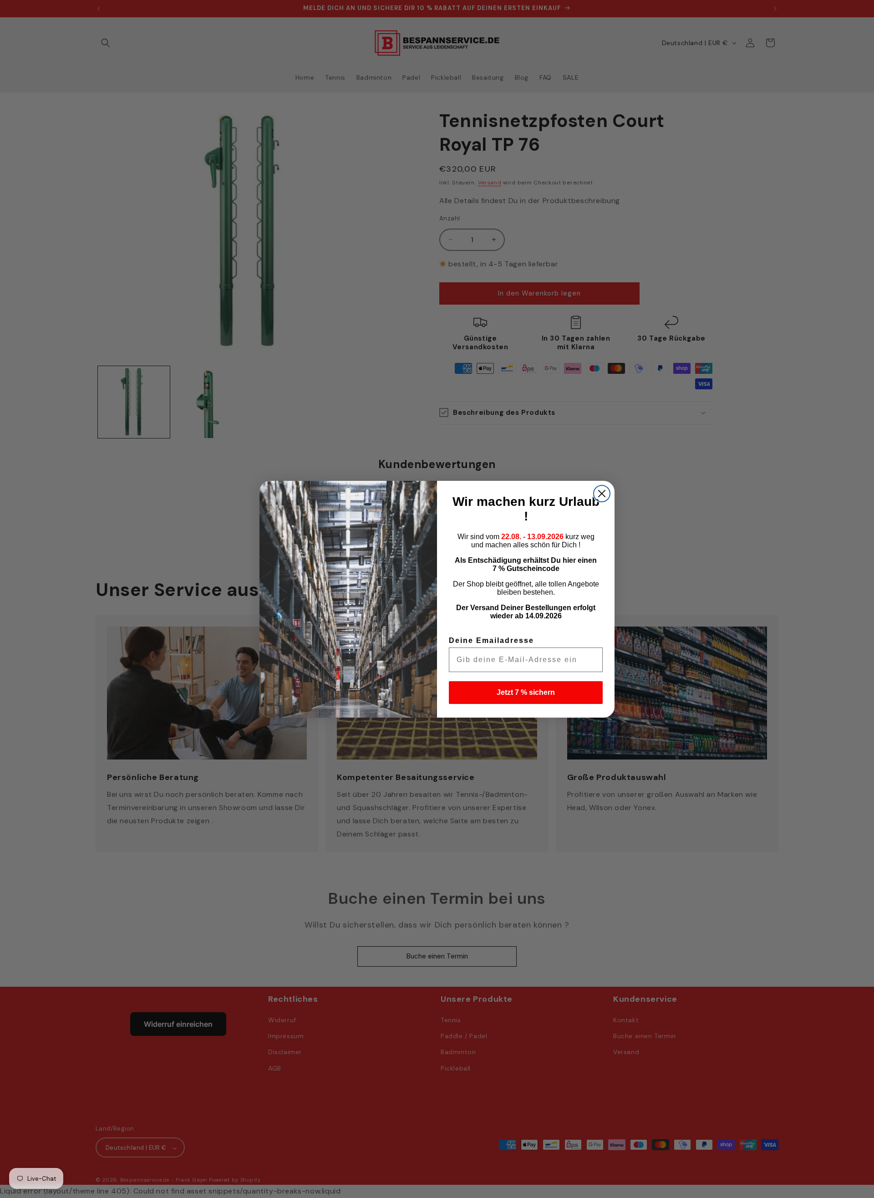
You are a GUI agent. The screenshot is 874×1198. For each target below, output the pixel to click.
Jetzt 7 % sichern (526, 692)
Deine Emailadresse (491, 640)
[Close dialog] (602, 493)
